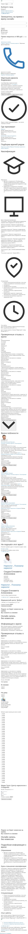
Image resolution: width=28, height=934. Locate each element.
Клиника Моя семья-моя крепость (8, 135)
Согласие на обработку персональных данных (14, 924)
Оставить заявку (4, 548)
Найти (3, 28)
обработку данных (5, 930)
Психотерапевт (18, 443)
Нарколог (3, 75)
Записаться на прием (6, 42)
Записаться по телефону (5, 933)
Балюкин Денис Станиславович (8, 503)
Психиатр (3, 443)
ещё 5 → (20, 484)
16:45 (3, 714)
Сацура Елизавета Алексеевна (8, 526)
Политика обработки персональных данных (13, 922)
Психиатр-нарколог (10, 75)
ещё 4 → (20, 452)
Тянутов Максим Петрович (7, 473)
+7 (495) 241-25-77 (5, 551)
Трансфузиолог (9, 527)
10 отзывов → (15, 84)
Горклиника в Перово (5, 485)
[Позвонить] (14, 70)
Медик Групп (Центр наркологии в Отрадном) (11, 508)
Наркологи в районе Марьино (7, 146)
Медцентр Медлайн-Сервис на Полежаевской (11, 454)
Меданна (3, 129)
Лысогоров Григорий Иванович (8, 442)
